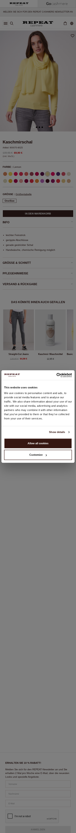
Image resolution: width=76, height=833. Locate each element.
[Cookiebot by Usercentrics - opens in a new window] (56, 375)
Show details (57, 432)
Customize (36, 454)
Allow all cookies (38, 443)
